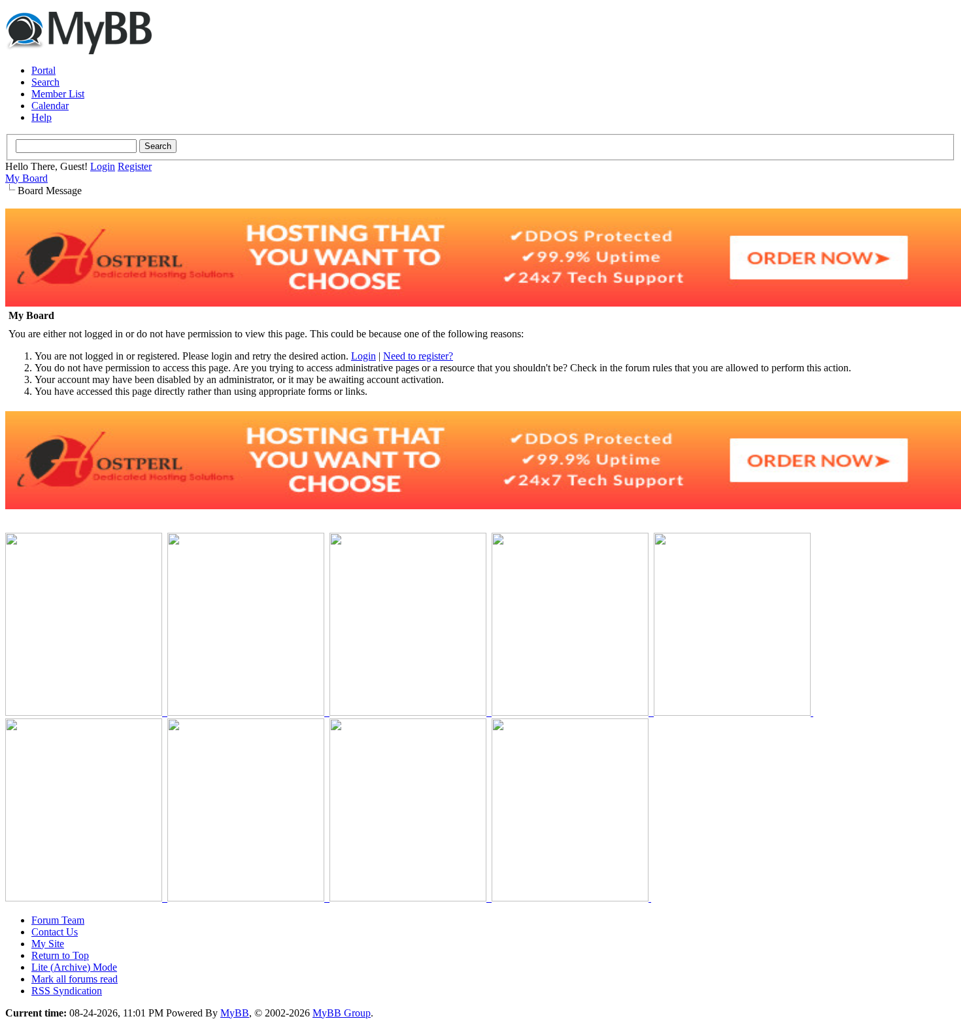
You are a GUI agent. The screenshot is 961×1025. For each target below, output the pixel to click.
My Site (47, 943)
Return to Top (60, 955)
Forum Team (57, 920)
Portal (43, 70)
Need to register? (418, 355)
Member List (57, 93)
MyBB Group (341, 1012)
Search (45, 82)
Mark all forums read (74, 978)
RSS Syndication (66, 990)
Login (102, 166)
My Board (26, 178)
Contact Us (54, 931)
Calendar (50, 105)
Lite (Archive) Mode (74, 967)
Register (135, 166)
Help (41, 117)
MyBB (234, 1012)
